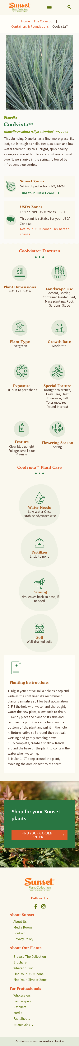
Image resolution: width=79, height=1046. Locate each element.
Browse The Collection (29, 956)
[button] (49, 7)
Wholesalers (22, 995)
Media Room (22, 927)
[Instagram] (43, 906)
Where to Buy (23, 968)
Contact (19, 933)
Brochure (19, 962)
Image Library (23, 1024)
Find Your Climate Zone (30, 979)
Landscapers (22, 1001)
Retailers (19, 1007)
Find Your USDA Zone (28, 974)
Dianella (10, 117)
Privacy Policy (23, 939)
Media (17, 1012)
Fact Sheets (21, 1018)
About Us (20, 921)
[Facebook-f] (35, 906)
